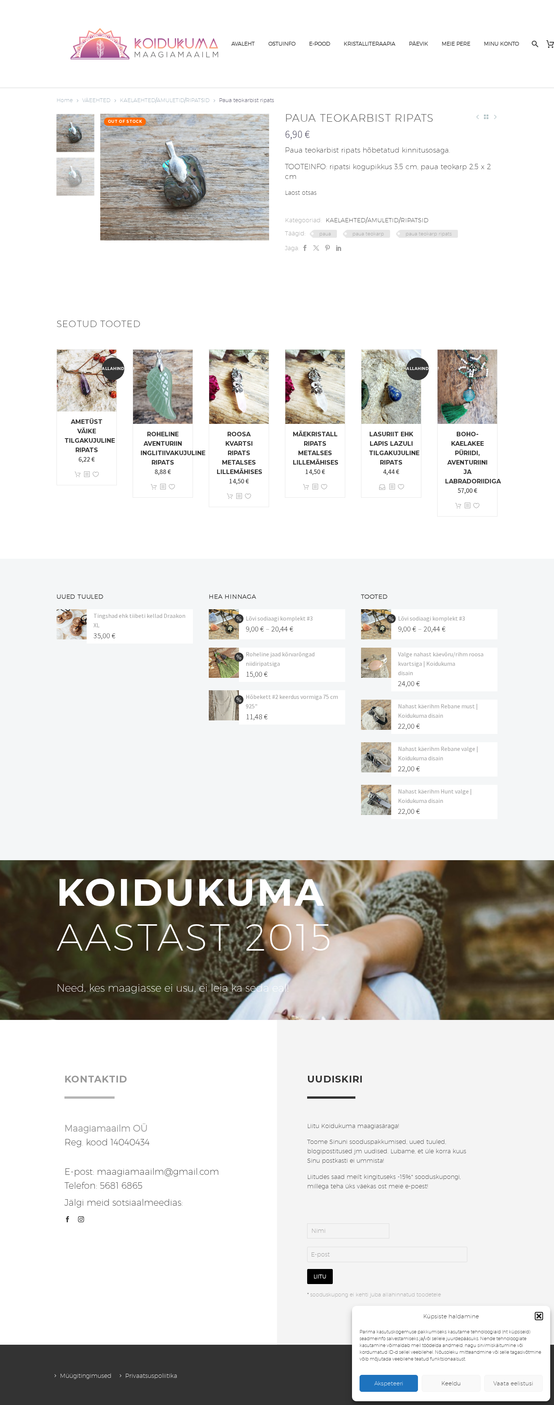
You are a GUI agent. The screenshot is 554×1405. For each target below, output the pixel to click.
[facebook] (67, 1219)
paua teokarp (368, 234)
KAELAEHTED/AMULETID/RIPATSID (165, 100)
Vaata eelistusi (513, 1383)
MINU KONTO (501, 44)
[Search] (534, 44)
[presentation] (109, 177)
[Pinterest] (327, 248)
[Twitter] (316, 248)
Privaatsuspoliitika (151, 1375)
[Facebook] (305, 248)
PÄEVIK (418, 44)
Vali (382, 487)
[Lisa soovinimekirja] (96, 474)
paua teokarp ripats (429, 234)
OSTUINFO (281, 44)
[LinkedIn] (338, 248)
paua (325, 234)
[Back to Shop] (486, 117)
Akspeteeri (388, 1383)
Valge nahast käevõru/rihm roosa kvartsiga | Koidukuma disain (441, 663)
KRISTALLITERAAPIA (369, 44)
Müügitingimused (86, 1375)
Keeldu (451, 1383)
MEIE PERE (456, 44)
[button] (539, 1316)
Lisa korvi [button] (78, 474)
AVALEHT (243, 44)
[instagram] (81, 1219)
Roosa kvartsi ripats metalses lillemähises (239, 453)
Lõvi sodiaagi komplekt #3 (279, 618)
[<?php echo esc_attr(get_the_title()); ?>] (87, 474)
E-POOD (319, 44)
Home (65, 100)
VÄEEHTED (96, 100)
